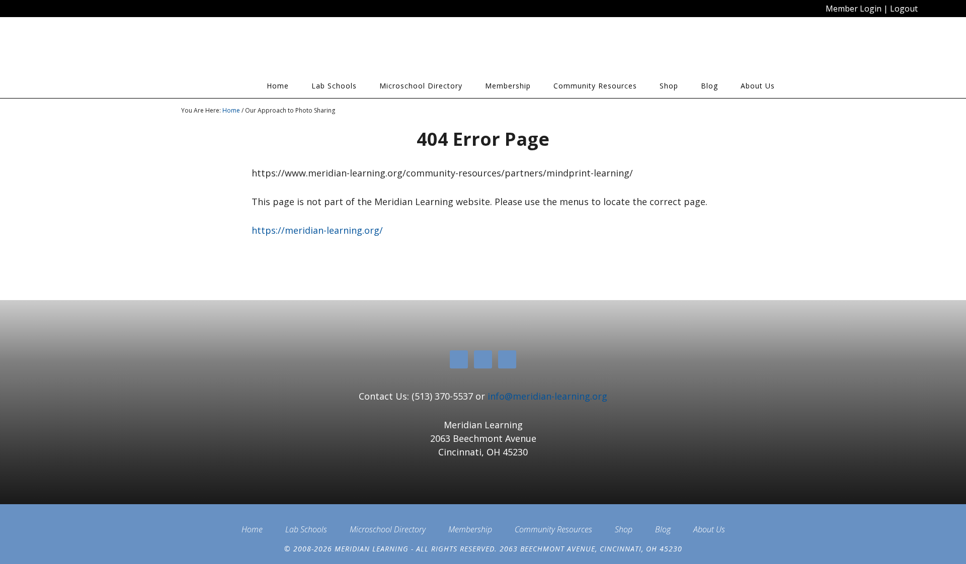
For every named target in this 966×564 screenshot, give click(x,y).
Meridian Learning (271, 50)
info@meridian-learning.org (547, 396)
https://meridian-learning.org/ (317, 230)
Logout (904, 8)
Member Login (853, 8)
